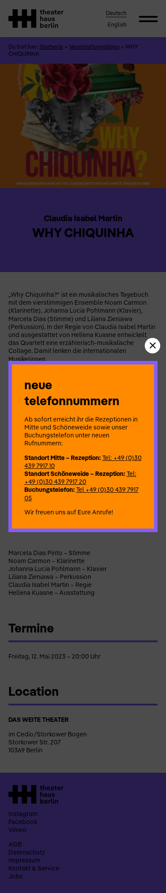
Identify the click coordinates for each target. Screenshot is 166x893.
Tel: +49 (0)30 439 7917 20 (80, 478)
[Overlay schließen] (152, 345)
